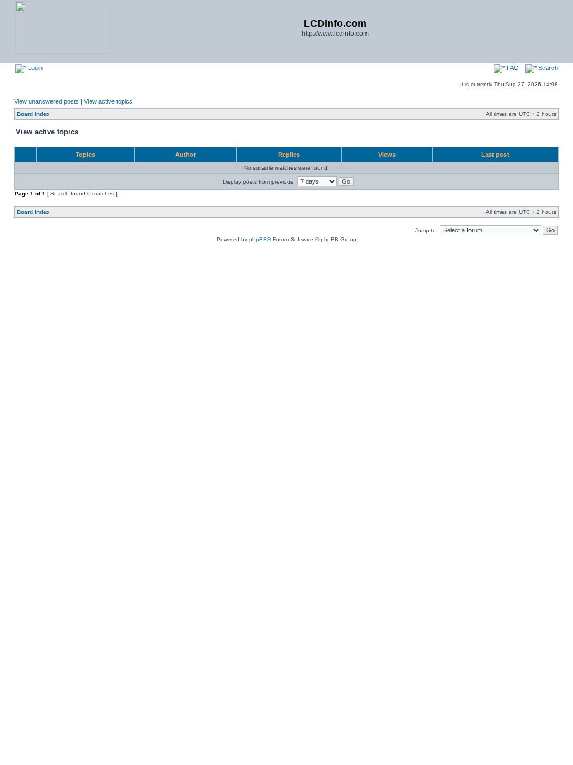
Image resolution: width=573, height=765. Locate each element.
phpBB (258, 239)
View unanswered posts (46, 101)
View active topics (108, 101)
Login (34, 67)
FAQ (512, 67)
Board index (33, 114)
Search (547, 67)
